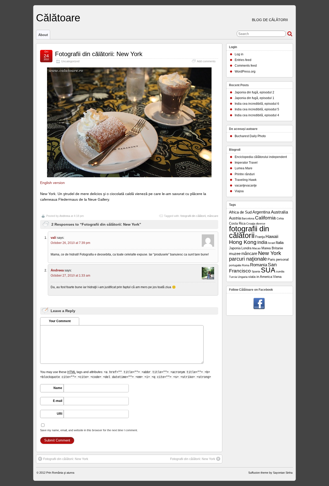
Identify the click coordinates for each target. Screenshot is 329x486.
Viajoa (239, 191)
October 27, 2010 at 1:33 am (70, 275)
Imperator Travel (246, 162)
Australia (279, 212)
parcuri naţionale (248, 259)
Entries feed (243, 60)
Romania (258, 264)
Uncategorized (70, 61)
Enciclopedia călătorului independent (261, 157)
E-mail (57, 401)
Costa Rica (237, 223)
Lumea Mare (243, 168)
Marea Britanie (272, 248)
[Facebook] (259, 304)
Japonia (235, 248)
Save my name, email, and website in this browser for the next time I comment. (89, 430)
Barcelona (248, 218)
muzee (235, 254)
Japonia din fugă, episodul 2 (254, 92)
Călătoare (58, 17)
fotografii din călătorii (193, 215)
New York (269, 253)
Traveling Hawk (246, 180)
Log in (239, 54)
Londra (246, 248)
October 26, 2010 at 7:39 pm (70, 243)
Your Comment (60, 321)
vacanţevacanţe (246, 185)
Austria (235, 218)
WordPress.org (245, 71)
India (262, 242)
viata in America (260, 277)
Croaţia (250, 223)
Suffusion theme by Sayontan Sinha (270, 472)
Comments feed (246, 65)
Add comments (206, 61)
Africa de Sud (240, 212)
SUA (268, 270)
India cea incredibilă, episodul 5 (257, 109)
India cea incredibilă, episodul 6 (257, 103)
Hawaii (272, 236)
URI (59, 414)
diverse (260, 223)
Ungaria (243, 276)
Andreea (64, 215)
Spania (256, 271)
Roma (245, 265)
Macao (256, 248)
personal (282, 259)
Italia (280, 243)
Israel (271, 242)
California (265, 217)
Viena (277, 277)
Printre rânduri (245, 174)
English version (52, 183)
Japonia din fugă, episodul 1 (254, 98)
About (43, 35)
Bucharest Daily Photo (250, 136)
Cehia (280, 218)
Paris (271, 259)
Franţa (260, 237)
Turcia (233, 276)
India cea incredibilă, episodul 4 (257, 115)
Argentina (261, 212)
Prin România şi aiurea (60, 472)
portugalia (235, 265)
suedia (280, 271)
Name (57, 388)
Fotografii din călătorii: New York (98, 53)
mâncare (212, 215)
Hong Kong (243, 242)
